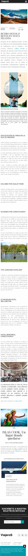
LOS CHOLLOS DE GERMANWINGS (11, 480)
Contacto (15, 544)
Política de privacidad (5, 544)
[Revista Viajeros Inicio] (5, 1)
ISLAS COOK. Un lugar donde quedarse (14, 435)
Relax (14, 427)
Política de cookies (18, 542)
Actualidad (12, 28)
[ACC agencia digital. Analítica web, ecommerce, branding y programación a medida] (19, 544)
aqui (10, 552)
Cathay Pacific (19, 48)
